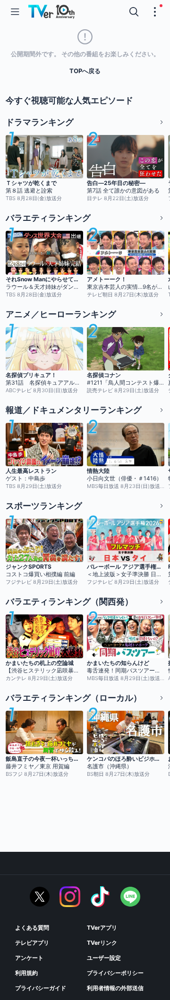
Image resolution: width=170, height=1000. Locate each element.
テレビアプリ (32, 942)
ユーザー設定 (104, 957)
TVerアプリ (102, 927)
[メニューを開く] (15, 11)
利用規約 (26, 972)
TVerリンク (102, 942)
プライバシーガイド (40, 988)
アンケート (29, 957)
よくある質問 (32, 927)
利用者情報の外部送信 (115, 988)
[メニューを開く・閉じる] (154, 11)
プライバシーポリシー (115, 972)
